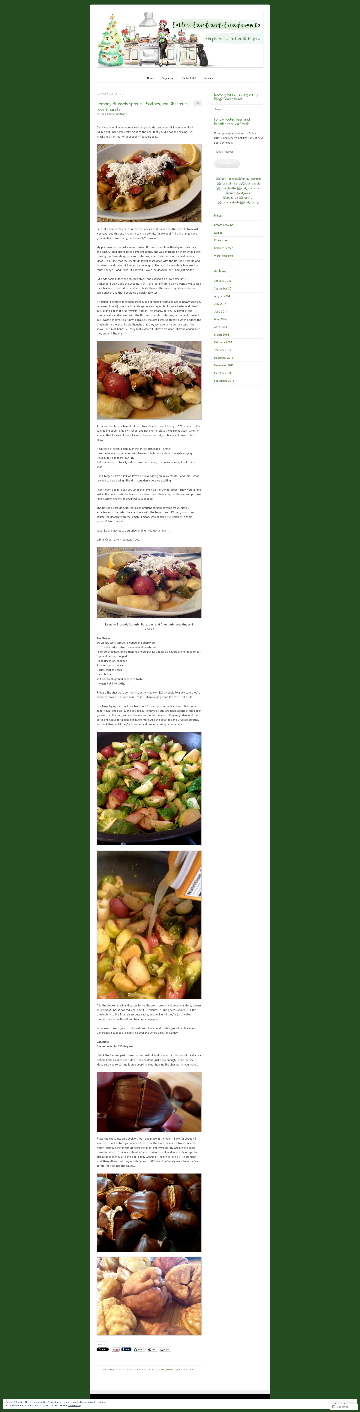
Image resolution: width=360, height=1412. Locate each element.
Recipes (208, 78)
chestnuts (141, 1370)
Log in (218, 233)
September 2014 (224, 289)
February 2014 (223, 342)
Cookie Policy (74, 1405)
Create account (223, 225)
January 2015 (222, 281)
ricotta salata (185, 1370)
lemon (161, 1370)
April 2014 (220, 327)
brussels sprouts (123, 1370)
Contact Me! (189, 78)
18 (197, 103)
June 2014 (220, 312)
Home (150, 78)
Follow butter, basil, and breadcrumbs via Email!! (232, 121)
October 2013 (222, 373)
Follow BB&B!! (227, 163)
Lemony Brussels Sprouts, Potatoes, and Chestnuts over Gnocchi (142, 106)
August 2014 (222, 296)
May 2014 (220, 319)
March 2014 (221, 335)
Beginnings (167, 78)
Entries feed (221, 240)
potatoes (171, 1370)
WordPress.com (223, 256)
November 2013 (223, 365)
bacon (108, 1370)
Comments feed (223, 248)
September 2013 (224, 381)
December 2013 (223, 358)
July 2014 (220, 304)
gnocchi (182, 229)
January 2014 (222, 350)
